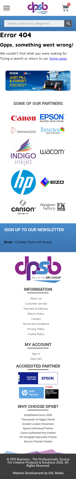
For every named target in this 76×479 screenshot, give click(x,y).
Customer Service (36, 303)
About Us (36, 298)
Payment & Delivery (36, 308)
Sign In (36, 353)
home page (58, 58)
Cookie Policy (36, 334)
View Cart (36, 358)
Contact (36, 318)
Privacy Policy (36, 329)
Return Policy (36, 313)
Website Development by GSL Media (38, 473)
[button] (6, 8)
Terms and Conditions (36, 323)
